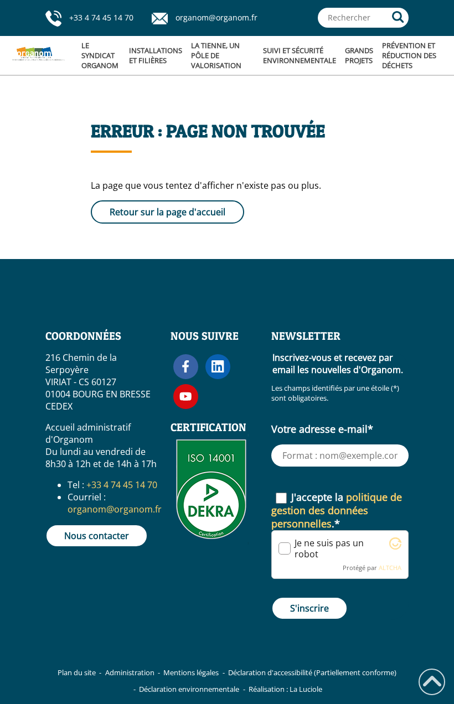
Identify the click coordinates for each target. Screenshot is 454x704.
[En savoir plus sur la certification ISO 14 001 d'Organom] (211, 541)
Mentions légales (191, 672)
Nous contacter (96, 536)
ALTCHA (390, 567)
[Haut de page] (432, 682)
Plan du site (77, 672)
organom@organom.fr (216, 17)
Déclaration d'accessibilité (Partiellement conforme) (312, 672)
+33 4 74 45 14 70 (101, 17)
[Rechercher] (398, 18)
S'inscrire (309, 608)
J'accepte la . (336, 510)
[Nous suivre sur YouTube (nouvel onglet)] (185, 396)
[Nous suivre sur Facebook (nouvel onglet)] (185, 366)
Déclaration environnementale (189, 689)
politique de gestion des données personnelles (336, 510)
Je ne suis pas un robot (329, 548)
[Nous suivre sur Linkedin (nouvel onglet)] (217, 366)
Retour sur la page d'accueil (167, 212)
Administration (129, 672)
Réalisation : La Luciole (285, 689)
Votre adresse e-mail (322, 429)
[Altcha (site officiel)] (395, 546)
